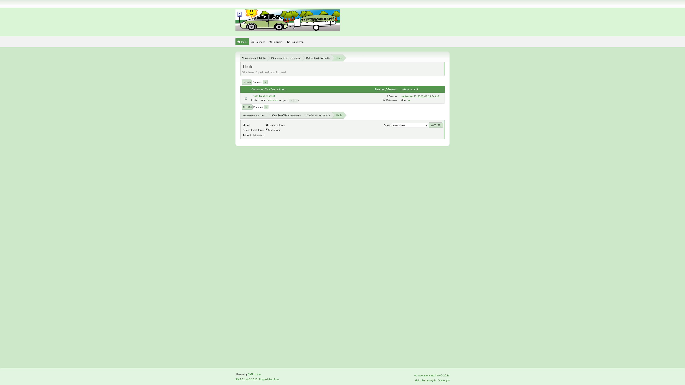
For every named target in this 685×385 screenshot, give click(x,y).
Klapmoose (272, 99)
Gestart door (278, 89)
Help (417, 380)
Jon (409, 99)
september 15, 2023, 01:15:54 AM (420, 96)
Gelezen (392, 89)
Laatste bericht (409, 89)
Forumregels (429, 380)
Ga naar (387, 125)
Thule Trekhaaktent (263, 95)
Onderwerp (258, 89)
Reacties (380, 89)
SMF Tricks (254, 374)
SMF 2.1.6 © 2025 (246, 379)
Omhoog (247, 107)
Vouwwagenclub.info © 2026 (432, 375)
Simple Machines (268, 379)
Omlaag (247, 82)
